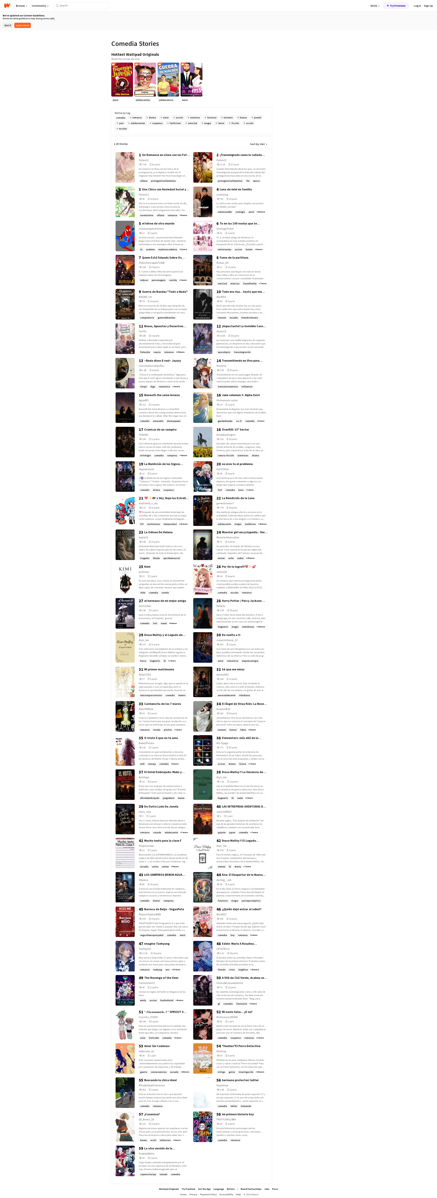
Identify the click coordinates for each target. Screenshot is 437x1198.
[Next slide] (267, 102)
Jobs (266, 1189)
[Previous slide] (116, 102)
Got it (7, 25)
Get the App (204, 1189)
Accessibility (226, 1194)
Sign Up (428, 5)
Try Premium (398, 5)
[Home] (7, 5)
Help (238, 1194)
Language (218, 1189)
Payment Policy (208, 1194)
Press (275, 1189)
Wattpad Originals (169, 1189)
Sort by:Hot (257, 144)
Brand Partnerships (251, 1189)
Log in (417, 5)
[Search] (57, 5)
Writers (231, 1189)
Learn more (22, 25)
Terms (183, 1194)
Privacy (193, 1194)
